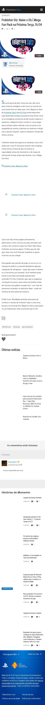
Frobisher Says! (10, 112)
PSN (17, 116)
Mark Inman (13, 63)
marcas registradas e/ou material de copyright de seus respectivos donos (22, 683)
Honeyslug (16, 327)
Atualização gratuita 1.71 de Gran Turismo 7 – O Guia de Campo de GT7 (32, 519)
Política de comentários (31, 698)
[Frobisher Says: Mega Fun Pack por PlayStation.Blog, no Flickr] (22, 177)
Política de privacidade (11, 698)
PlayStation (13, 9)
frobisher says (6, 327)
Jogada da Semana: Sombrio (32, 613)
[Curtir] (37, 501)
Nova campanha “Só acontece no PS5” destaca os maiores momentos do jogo (32, 596)
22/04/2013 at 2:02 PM (15, 465)
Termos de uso (27, 694)
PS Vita (23, 112)
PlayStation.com (8, 694)
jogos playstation (27, 327)
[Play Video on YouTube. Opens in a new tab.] (39, 55)
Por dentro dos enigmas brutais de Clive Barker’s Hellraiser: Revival (31, 538)
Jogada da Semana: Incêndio (32, 497)
